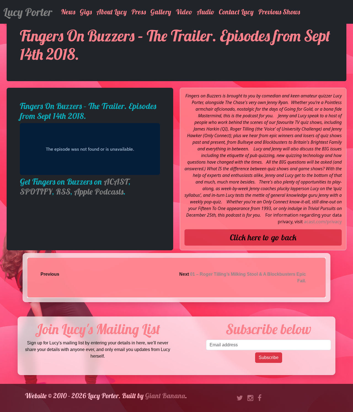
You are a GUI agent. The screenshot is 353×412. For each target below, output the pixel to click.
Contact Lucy (236, 11)
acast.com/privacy (323, 222)
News (68, 11)
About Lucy (111, 11)
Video (184, 11)
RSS (63, 191)
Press (138, 11)
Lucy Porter (27, 12)
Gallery (160, 11)
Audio (205, 11)
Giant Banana (165, 395)
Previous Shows (279, 11)
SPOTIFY (36, 191)
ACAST (116, 181)
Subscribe (269, 357)
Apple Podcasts (98, 191)
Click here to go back (263, 237)
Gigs (86, 11)
